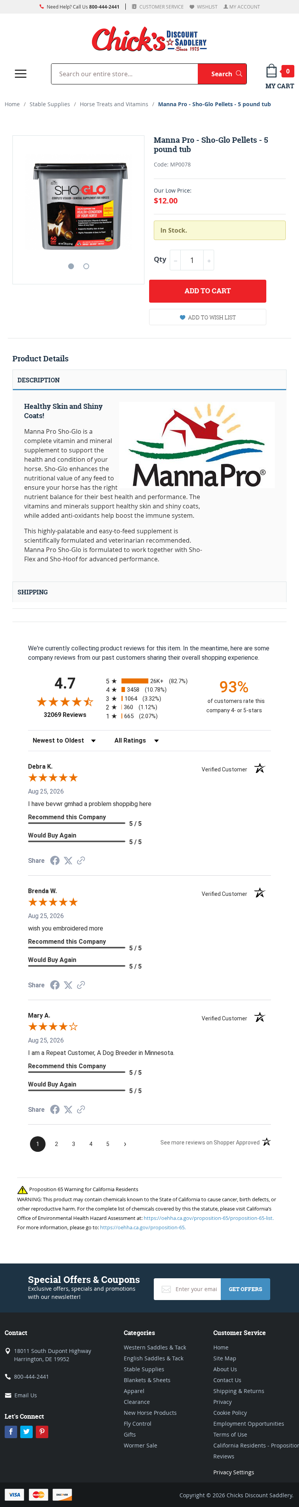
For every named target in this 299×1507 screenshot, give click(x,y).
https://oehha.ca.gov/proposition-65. (143, 1227)
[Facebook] (11, 1432)
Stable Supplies (50, 104)
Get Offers (245, 1289)
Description (39, 380)
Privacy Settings (233, 1472)
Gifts (130, 1434)
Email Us (25, 1395)
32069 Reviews (73, 714)
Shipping (33, 592)
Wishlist (207, 7)
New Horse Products (150, 1412)
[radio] (149, 680)
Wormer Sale (140, 1445)
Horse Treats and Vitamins (114, 104)
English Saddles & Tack (153, 1358)
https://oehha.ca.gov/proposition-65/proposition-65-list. (209, 1217)
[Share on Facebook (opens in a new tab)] (55, 861)
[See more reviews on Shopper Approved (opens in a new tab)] (81, 861)
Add (208, 291)
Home (12, 104)
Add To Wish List (212, 317)
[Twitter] (26, 1432)
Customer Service (161, 7)
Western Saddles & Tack (155, 1347)
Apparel (134, 1391)
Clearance (137, 1401)
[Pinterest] (42, 1432)
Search (228, 73)
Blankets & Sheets (147, 1380)
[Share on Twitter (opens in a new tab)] (68, 860)
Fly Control (137, 1423)
